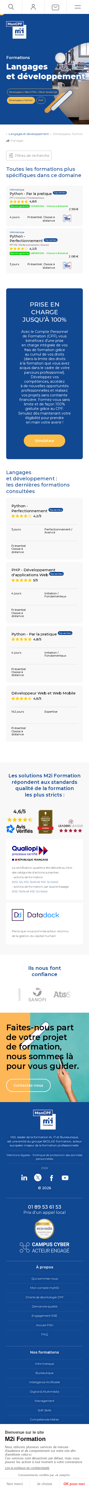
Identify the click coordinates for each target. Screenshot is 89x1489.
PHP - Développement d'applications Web (33, 572)
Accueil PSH (44, 1325)
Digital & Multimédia (44, 1391)
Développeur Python (21, 100)
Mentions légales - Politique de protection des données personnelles (44, 1157)
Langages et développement (29, 134)
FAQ (44, 1334)
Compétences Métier (44, 1419)
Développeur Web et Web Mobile (43, 693)
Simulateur (44, 440)
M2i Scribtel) (49, 882)
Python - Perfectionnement (26, 238)
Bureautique (44, 1373)
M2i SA (17, 882)
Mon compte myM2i (44, 1288)
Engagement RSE (44, 1315)
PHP (40, 100)
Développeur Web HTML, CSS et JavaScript (33, 92)
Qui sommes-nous (44, 1278)
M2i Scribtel (38, 891)
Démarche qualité (44, 1306)
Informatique (44, 1363)
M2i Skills (30, 882)
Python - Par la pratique (31, 194)
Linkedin (24, 1177)
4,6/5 (20, 814)
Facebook (51, 1177)
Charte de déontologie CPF (44, 1297)
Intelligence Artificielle (44, 1382)
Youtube (65, 1177)
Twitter (37, 1177)
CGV (44, 1168)
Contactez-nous (28, 1085)
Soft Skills (44, 1410)
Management (44, 1401)
